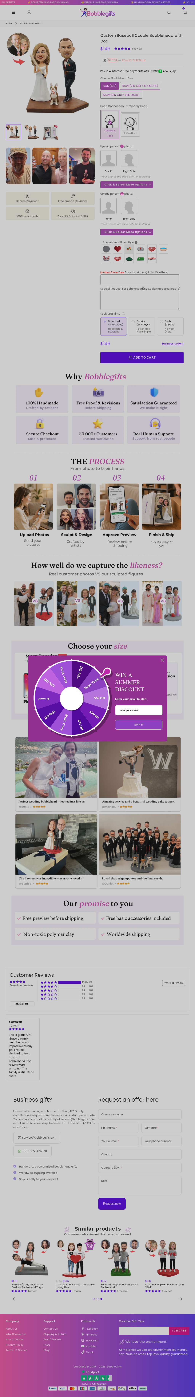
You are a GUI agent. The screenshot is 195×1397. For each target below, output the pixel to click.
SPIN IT (139, 724)
